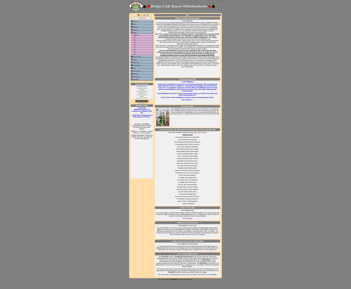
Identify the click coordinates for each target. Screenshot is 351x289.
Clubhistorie (136, 35)
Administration (136, 76)
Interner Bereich (136, 70)
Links (134, 68)
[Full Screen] (135, 15)
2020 (134, 44)
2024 (134, 54)
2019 (134, 42)
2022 (134, 49)
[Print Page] (138, 15)
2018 (134, 39)
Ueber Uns (135, 29)
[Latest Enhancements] (141, 15)
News (134, 24)
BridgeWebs (136, 79)
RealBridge (135, 27)
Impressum (135, 73)
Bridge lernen (136, 62)
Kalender (135, 59)
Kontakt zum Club (137, 56)
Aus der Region (136, 65)
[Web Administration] (144, 15)
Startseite (135, 21)
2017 (134, 37)
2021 (134, 46)
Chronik (135, 32)
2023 (134, 51)
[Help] (147, 15)
